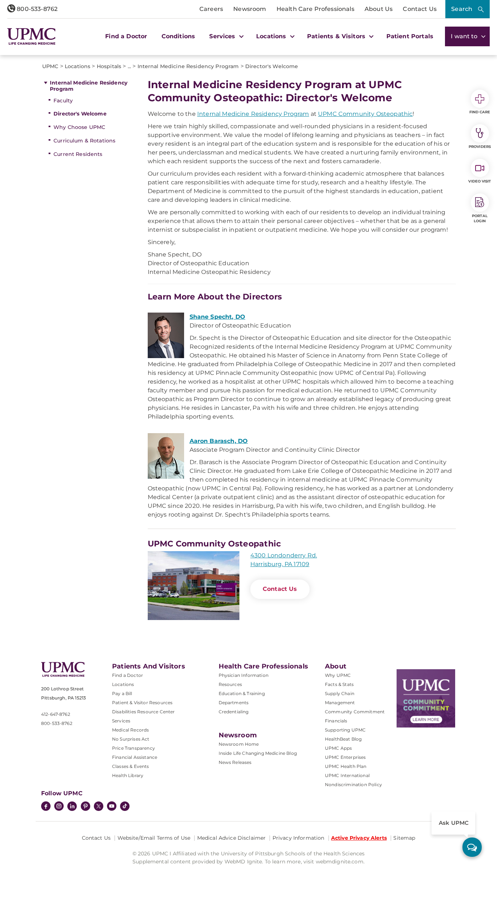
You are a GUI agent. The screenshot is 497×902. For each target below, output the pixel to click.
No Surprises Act (131, 739)
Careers (211, 8)
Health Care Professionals (315, 8)
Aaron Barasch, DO (219, 441)
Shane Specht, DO (218, 316)
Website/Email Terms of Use (154, 838)
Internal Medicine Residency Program (88, 85)
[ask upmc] (472, 847)
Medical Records (130, 730)
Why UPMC (338, 675)
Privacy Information (299, 838)
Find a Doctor (126, 36)
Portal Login (480, 218)
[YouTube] (111, 807)
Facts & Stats (339, 684)
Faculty (63, 100)
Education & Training (242, 693)
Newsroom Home (239, 744)
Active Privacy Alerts (359, 838)
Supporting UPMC (345, 730)
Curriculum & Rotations (84, 140)
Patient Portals (409, 36)
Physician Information (244, 675)
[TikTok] (125, 806)
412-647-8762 (55, 714)
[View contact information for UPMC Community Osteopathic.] (193, 585)
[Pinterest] (85, 807)
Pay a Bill (122, 693)
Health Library (127, 775)
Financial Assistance (134, 757)
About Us (379, 8)
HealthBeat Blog (343, 739)
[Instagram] (59, 807)
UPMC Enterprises (345, 757)
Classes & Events (130, 766)
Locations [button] (272, 36)
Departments (234, 702)
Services (121, 720)
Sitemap (404, 838)
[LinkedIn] (72, 807)
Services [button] (223, 36)
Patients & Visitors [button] (337, 36)
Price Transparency (133, 748)
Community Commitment (355, 711)
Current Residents (77, 154)
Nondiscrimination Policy (353, 784)
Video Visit (479, 181)
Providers (480, 146)
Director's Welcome (80, 113)
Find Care (479, 112)
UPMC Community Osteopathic (365, 113)
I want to (465, 36)
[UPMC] (31, 36)
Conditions (178, 36)
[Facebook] (46, 807)
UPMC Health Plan (346, 766)
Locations (123, 684)
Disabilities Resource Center (143, 711)
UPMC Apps (338, 748)
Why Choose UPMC (79, 127)
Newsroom (249, 8)
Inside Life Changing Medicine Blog (258, 753)
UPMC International (347, 775)
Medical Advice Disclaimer (231, 838)
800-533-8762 (36, 8)
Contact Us (420, 8)
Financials (336, 720)
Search (461, 8)
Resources (230, 684)
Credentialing (234, 711)
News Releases (235, 762)
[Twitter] (98, 806)
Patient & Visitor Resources (142, 702)
